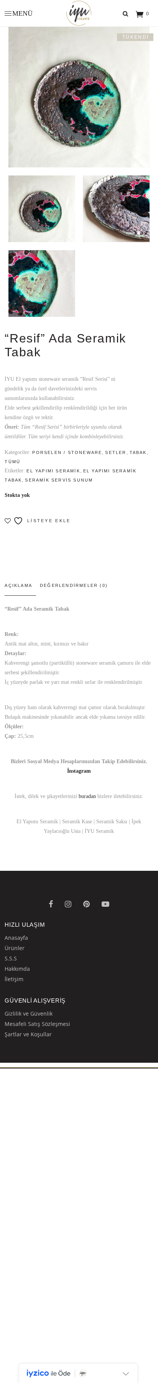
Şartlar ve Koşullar (28, 1034)
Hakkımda (17, 968)
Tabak (138, 452)
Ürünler (15, 948)
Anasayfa (16, 937)
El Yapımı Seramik (53, 471)
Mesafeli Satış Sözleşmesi (37, 1023)
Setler (115, 452)
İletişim (14, 979)
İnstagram (79, 771)
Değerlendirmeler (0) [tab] (74, 585)
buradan (87, 796)
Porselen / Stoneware (67, 452)
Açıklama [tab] (18, 585)
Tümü (12, 461)
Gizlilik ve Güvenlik (29, 1013)
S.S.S (11, 958)
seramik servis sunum (59, 480)
